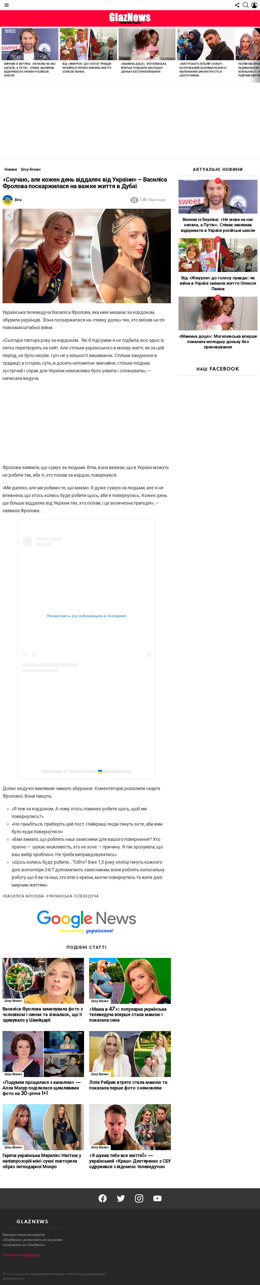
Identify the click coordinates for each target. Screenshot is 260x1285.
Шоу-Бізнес (13, 1001)
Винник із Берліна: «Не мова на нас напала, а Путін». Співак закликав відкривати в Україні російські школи (218, 225)
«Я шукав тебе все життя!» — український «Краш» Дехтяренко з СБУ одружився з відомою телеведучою (130, 1161)
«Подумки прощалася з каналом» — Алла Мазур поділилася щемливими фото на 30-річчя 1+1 (42, 1088)
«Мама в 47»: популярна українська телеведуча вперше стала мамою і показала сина (127, 1015)
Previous (2, 55)
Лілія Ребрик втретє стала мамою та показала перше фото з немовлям (128, 1085)
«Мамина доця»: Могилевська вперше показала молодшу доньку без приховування (143, 67)
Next (257, 55)
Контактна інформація (21, 1255)
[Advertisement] (130, 120)
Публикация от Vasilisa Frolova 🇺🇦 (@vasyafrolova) (86, 771)
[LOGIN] (254, 5)
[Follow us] (237, 5)
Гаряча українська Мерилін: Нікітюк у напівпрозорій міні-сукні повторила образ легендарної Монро (42, 1161)
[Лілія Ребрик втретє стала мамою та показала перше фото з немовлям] (130, 1054)
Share (9, 215)
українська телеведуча (74, 896)
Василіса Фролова (24, 896)
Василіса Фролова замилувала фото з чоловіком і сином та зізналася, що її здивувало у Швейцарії (43, 1015)
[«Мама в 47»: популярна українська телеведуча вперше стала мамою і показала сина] (130, 981)
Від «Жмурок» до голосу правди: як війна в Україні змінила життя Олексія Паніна (87, 67)
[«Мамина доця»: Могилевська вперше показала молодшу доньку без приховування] (147, 44)
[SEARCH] (246, 5)
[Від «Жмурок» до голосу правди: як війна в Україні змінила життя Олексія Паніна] (88, 44)
